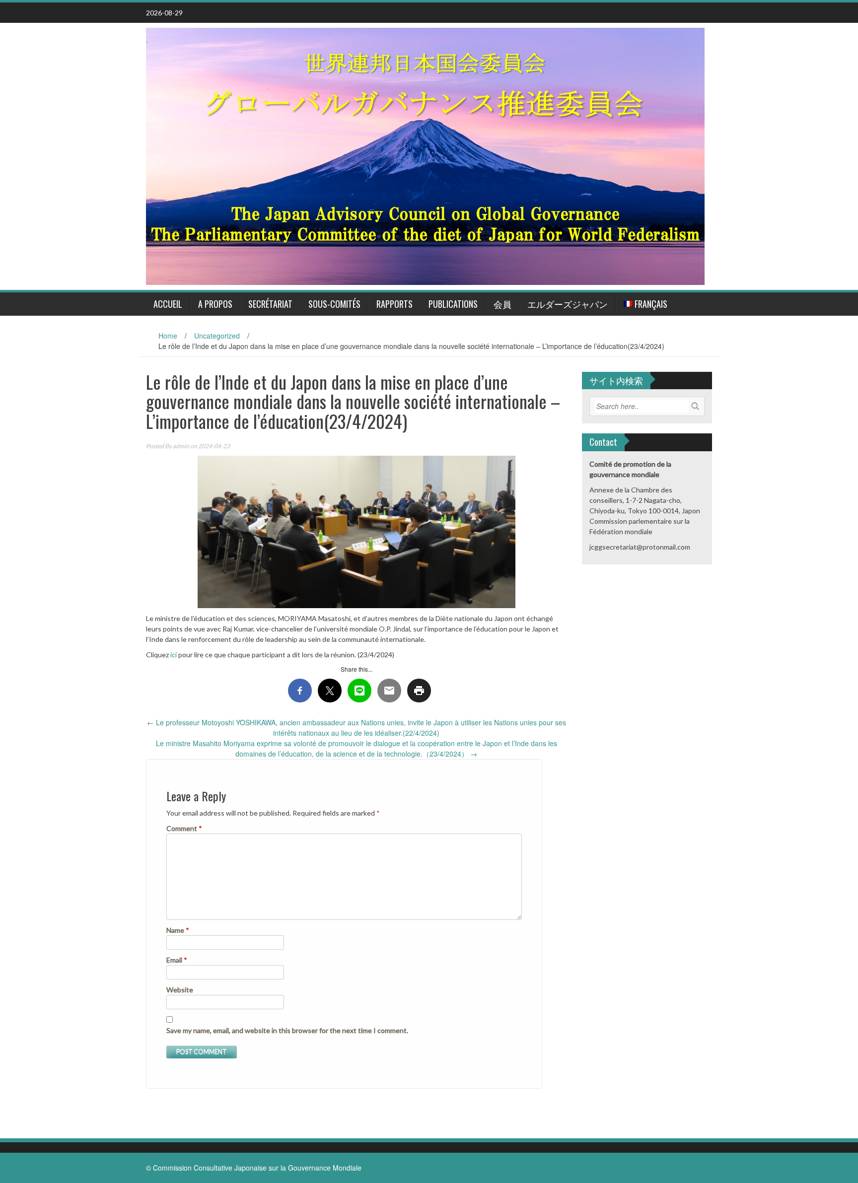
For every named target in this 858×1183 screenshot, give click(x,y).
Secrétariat (270, 303)
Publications (453, 303)
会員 (502, 303)
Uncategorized (217, 336)
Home (167, 336)
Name (177, 930)
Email (176, 960)
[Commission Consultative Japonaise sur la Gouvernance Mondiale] (425, 155)
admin (181, 446)
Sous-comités (334, 303)
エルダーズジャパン (567, 303)
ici (173, 654)
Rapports (394, 303)
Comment (184, 828)
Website (179, 989)
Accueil (167, 303)
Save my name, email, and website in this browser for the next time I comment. (287, 1030)
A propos (215, 303)
